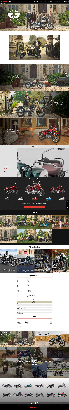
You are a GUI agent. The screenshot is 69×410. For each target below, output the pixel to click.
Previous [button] (0, 260)
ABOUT (35, 1)
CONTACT (56, 1)
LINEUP (37, 1)
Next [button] (68, 260)
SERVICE (59, 1)
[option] (34, 189)
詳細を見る (34, 364)
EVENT (40, 1)
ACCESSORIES (50, 1)
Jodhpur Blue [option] (48, 200)
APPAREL (46, 1)
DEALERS (53, 1)
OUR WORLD (42, 1)
